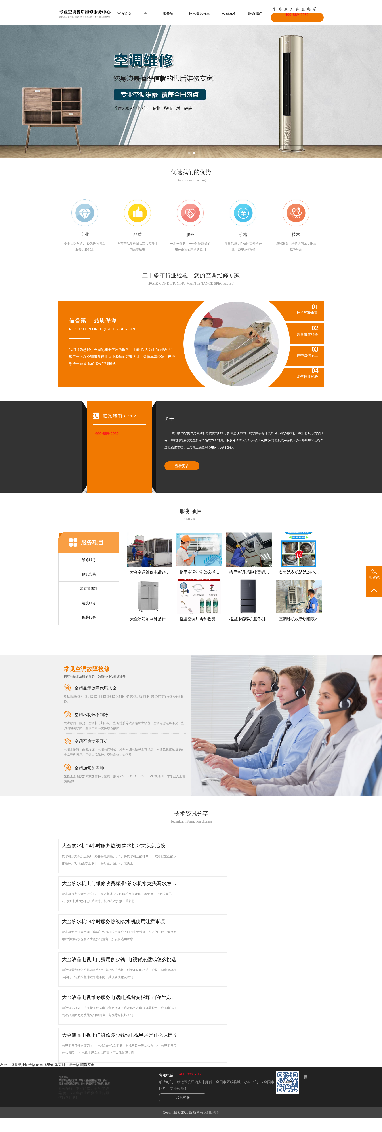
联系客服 (183, 1098)
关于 (147, 13)
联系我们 (255, 13)
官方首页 (124, 13)
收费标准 (229, 13)
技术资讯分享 (199, 13)
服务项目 (170, 13)
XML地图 (211, 1112)
